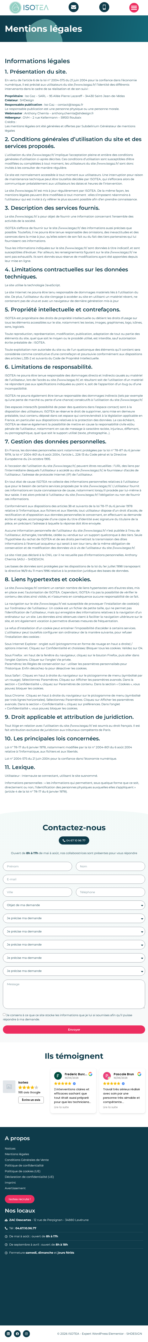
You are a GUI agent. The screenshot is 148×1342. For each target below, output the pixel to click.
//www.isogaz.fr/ (85, 84)
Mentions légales (17, 1154)
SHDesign (27, 100)
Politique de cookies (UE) (22, 1171)
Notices (10, 1148)
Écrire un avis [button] (31, 1100)
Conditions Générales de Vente (27, 1160)
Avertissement (15, 1188)
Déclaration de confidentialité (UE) (29, 1177)
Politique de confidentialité (24, 1165)
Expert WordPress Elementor (103, 1333)
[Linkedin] (8, 1333)
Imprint (10, 1182)
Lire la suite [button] (61, 1107)
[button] (134, 8)
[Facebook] (17, 1333)
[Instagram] (26, 1333)
